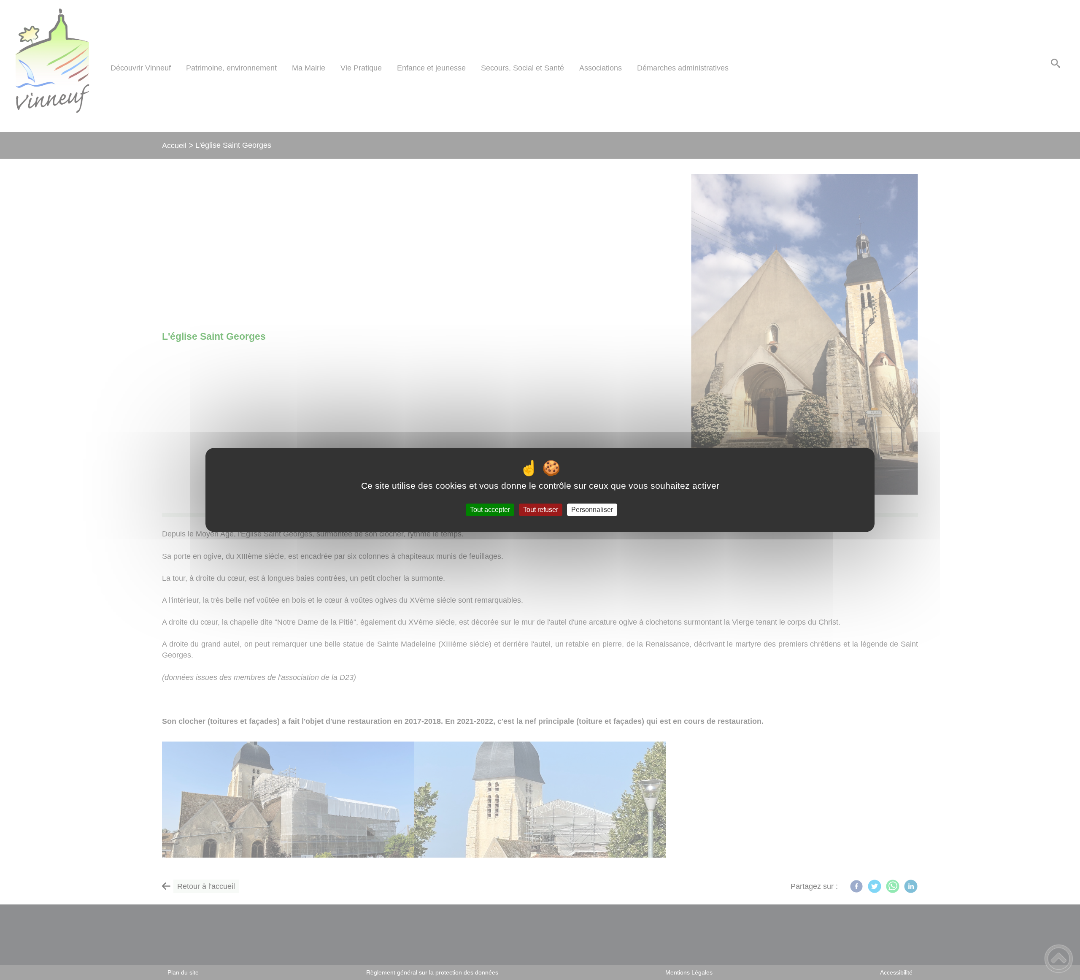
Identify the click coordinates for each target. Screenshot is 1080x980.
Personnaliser (592, 509)
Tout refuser (540, 509)
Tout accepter (490, 509)
